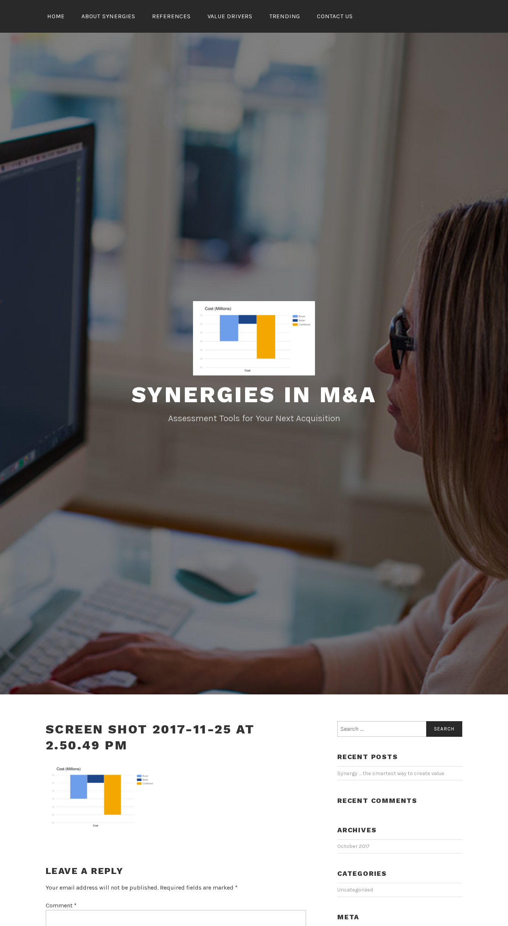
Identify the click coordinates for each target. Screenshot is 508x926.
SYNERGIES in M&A (254, 394)
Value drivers (230, 16)
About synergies (108, 16)
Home (56, 16)
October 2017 (353, 846)
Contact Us (335, 16)
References (171, 16)
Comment (61, 905)
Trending (284, 16)
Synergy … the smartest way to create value (390, 773)
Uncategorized (355, 890)
